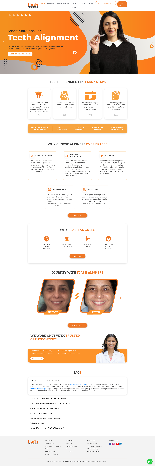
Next (152, 41)
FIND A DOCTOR (122, 4)
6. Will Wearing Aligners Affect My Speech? (45, 418)
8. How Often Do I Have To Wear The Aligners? (47, 428)
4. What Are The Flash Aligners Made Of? (45, 408)
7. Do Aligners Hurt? (37, 423)
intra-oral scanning (78, 384)
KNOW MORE (77, 215)
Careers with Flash (93, 451)
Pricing (82, 3)
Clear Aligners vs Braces (53, 446)
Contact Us (90, 4)
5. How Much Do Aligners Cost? (41, 413)
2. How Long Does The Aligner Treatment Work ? (48, 398)
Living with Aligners (51, 454)
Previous (3, 41)
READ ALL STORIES (77, 325)
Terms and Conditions (94, 446)
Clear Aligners (63, 3)
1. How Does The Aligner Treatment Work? (45, 381)
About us (51, 3)
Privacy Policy (92, 443)
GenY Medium (103, 461)
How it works (75, 5)
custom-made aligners (39, 389)
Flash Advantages (72, 446)
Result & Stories (50, 451)
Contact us (69, 451)
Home (43, 3)
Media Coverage (93, 449)
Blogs (68, 449)
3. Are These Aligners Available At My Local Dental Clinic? (51, 403)
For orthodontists (105, 3)
